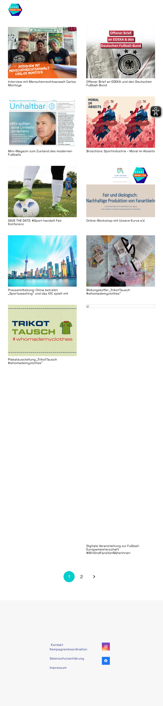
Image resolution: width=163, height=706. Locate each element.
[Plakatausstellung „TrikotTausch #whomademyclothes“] (42, 330)
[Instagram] (106, 647)
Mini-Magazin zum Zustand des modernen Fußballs (40, 153)
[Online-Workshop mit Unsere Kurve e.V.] (120, 191)
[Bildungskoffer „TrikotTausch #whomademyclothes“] (120, 261)
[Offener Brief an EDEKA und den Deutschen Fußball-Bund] (120, 52)
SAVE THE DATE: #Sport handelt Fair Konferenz (35, 222)
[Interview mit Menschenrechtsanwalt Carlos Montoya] (42, 52)
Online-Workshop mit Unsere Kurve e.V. (115, 220)
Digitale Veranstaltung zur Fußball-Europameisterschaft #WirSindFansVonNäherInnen (113, 549)
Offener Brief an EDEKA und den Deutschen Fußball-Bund (119, 83)
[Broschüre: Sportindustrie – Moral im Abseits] (120, 122)
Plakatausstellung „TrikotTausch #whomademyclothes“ (32, 361)
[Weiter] (93, 576)
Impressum (58, 668)
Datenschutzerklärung (67, 658)
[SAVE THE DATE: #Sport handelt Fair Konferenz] (42, 191)
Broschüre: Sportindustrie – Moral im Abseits (120, 151)
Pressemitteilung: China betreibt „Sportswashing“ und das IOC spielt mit (38, 292)
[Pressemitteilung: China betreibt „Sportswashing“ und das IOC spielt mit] (42, 261)
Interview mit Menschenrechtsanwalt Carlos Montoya (42, 83)
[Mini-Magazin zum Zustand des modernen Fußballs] (42, 122)
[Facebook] (106, 661)
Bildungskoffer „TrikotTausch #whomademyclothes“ (108, 292)
